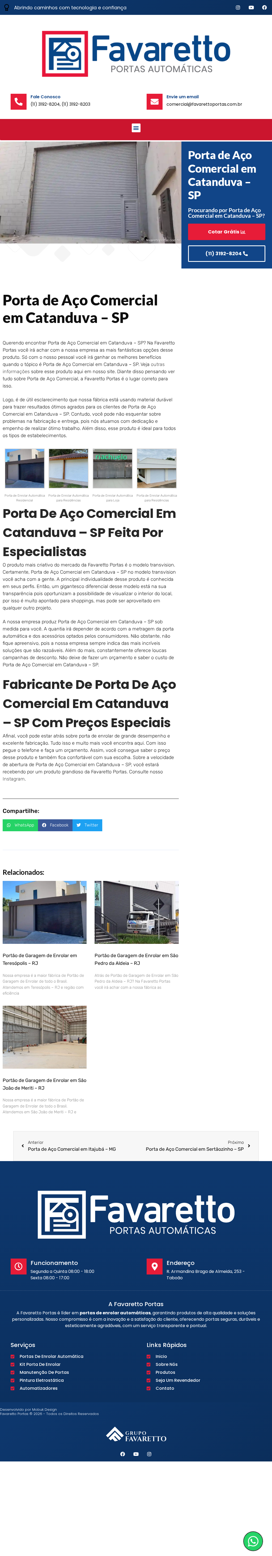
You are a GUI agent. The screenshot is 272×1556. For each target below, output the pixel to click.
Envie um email (183, 97)
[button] (136, 127)
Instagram (14, 779)
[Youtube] (251, 7)
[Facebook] (264, 7)
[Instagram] (238, 7)
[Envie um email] (155, 102)
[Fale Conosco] (19, 102)
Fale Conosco (46, 97)
